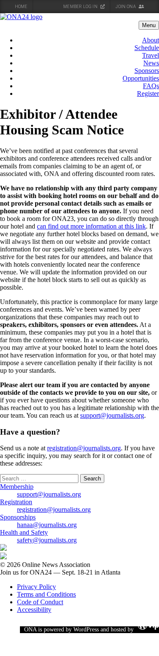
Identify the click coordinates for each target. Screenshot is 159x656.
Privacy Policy (36, 586)
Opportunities (141, 78)
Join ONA (126, 6)
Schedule (146, 47)
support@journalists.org (112, 415)
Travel (150, 55)
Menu (149, 25)
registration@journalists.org (84, 448)
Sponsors (146, 70)
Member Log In (80, 6)
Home (21, 6)
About (150, 40)
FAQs (151, 85)
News (151, 63)
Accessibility (34, 609)
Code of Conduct (40, 602)
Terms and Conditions (46, 594)
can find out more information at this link (91, 226)
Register (148, 93)
